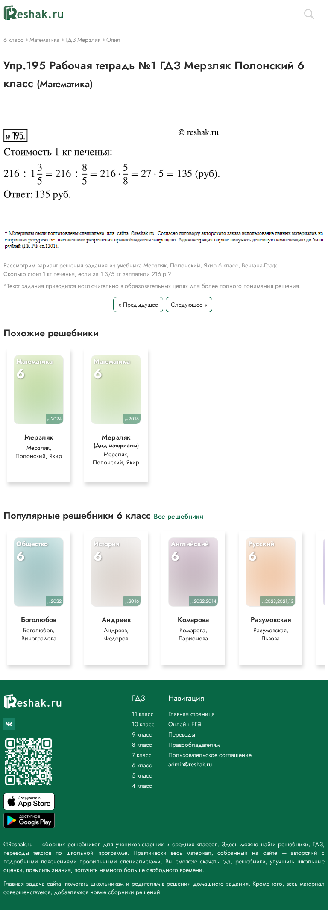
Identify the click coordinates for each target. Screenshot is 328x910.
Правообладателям (194, 744)
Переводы (181, 734)
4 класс (142, 785)
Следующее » (189, 304)
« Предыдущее (138, 304)
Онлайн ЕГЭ (185, 724)
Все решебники (178, 515)
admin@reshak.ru (190, 764)
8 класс (142, 744)
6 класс (142, 765)
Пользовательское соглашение (210, 755)
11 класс (143, 714)
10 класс (143, 724)
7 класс (142, 755)
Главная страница (191, 714)
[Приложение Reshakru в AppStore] (29, 808)
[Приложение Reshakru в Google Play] (29, 826)
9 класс (142, 734)
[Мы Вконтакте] (9, 724)
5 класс (142, 775)
